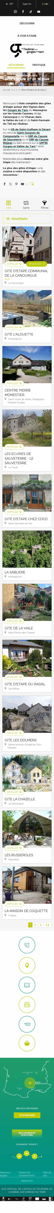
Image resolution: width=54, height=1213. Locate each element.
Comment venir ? (27, 1144)
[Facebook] (23, 12)
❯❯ (47, 924)
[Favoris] (37, 4)
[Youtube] (38, 12)
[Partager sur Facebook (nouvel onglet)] (4, 184)
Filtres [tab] (44, 207)
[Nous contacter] (27, 945)
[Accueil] (27, 985)
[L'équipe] (27, 1004)
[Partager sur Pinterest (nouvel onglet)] (16, 184)
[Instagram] (15, 12)
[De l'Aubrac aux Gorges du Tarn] (27, 50)
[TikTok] (31, 12)
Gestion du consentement (26, 1174)
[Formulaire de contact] (27, 1024)
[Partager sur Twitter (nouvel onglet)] (10, 184)
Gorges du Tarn (18, 110)
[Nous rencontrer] (27, 965)
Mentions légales (5, 1174)
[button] (29, 4)
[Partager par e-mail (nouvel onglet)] (22, 184)
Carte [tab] (26, 207)
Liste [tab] (8, 207)
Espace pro (27, 1180)
